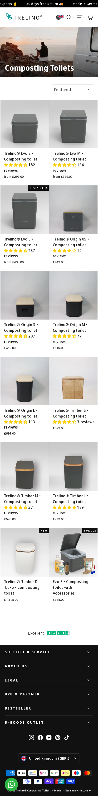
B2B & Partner (22, 694)
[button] (16, 164)
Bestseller (18, 708)
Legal (12, 680)
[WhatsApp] (11, 784)
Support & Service (27, 651)
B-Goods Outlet (24, 722)
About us (16, 666)
